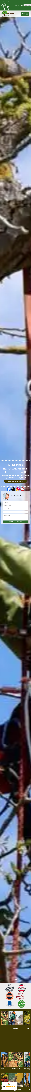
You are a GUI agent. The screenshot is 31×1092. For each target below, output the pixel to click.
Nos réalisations (15, 481)
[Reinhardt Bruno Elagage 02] (7, 13)
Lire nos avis (9, 1088)
